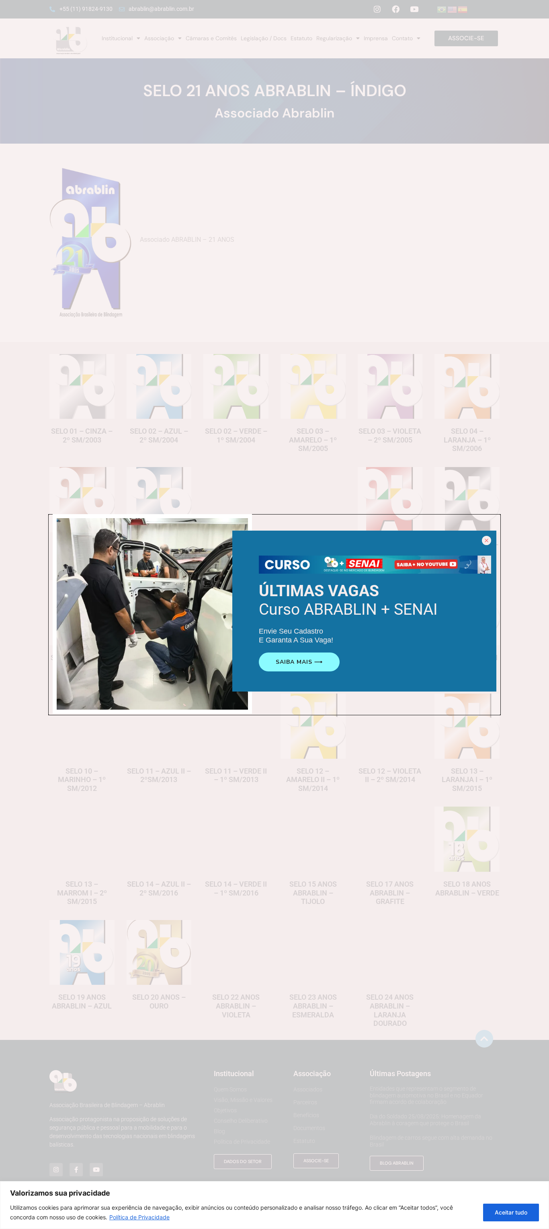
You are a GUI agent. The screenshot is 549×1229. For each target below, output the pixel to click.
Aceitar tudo (511, 1212)
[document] (274, 614)
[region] (274, 1205)
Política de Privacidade (139, 1217)
